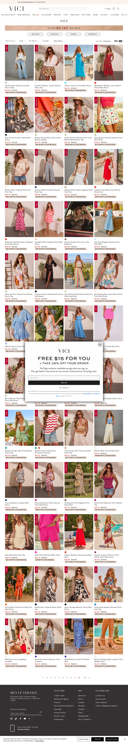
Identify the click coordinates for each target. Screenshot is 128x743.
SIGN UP (64, 383)
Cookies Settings (83, 739)
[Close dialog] (100, 345)
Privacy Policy (39, 741)
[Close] (125, 739)
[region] (64, 739)
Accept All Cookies (111, 739)
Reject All (97, 739)
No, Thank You (64, 388)
